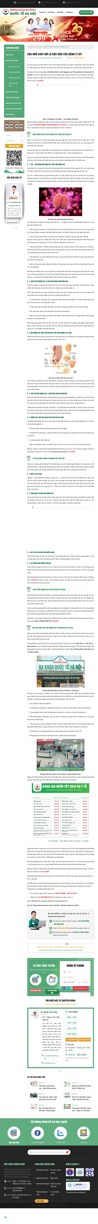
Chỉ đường (69, 12)
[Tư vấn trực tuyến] (63, 928)
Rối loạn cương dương (13, 109)
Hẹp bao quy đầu (14, 78)
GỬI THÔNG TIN (80, 988)
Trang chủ (42, 12)
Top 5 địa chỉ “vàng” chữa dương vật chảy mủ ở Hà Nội (48, 1099)
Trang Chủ (31, 46)
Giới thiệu (51, 12)
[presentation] (4, 31)
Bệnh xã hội (39, 46)
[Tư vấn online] (64, 988)
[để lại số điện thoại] (81, 932)
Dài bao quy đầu (14, 72)
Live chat (83, 1142)
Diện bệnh (60, 12)
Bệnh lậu (41, 1083)
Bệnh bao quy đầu (12, 60)
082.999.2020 (32, 2)
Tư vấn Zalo (60, 1142)
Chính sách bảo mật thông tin (76, 1192)
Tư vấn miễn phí (71, 1039)
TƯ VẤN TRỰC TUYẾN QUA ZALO (14, 168)
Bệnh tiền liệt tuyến (12, 97)
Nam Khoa (9, 55)
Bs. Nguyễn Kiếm (46, 1012)
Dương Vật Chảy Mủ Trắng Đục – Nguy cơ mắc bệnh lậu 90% (81, 1110)
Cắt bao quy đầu (14, 67)
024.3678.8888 (23, 2)
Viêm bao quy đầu (13, 84)
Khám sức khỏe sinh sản (56, 1185)
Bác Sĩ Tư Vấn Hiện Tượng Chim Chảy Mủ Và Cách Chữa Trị (81, 1099)
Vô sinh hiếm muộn (55, 1193)
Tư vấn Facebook (37, 1142)
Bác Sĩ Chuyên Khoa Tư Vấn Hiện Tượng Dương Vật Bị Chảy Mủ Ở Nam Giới (48, 1110)
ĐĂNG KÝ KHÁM (14, 146)
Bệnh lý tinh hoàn (12, 92)
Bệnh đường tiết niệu (13, 103)
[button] (58, 1071)
